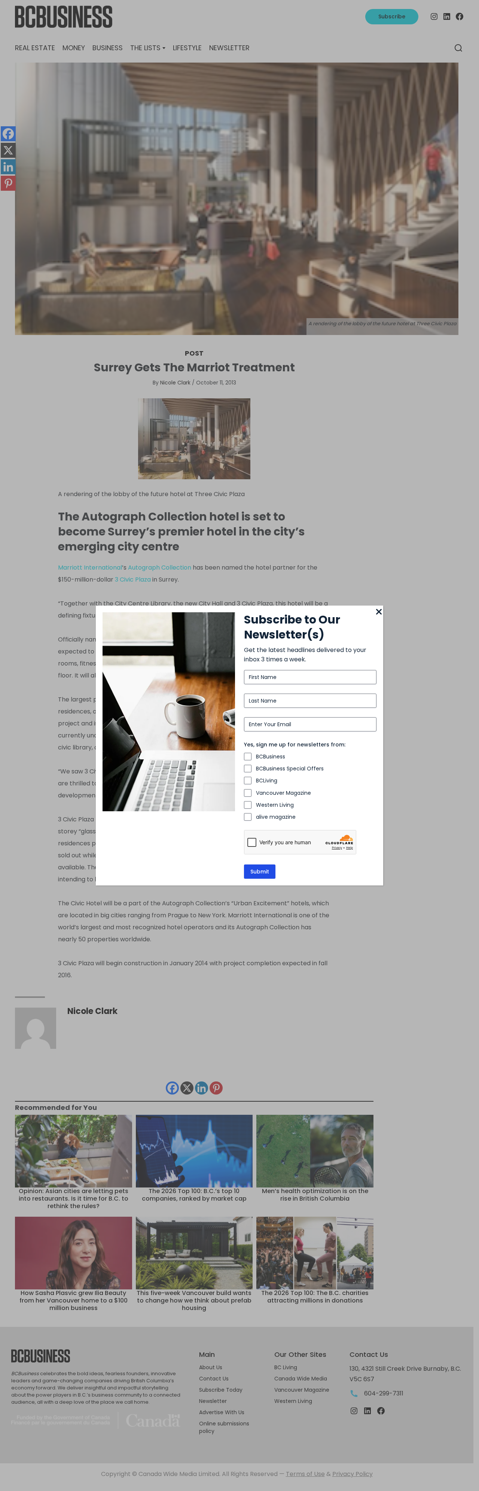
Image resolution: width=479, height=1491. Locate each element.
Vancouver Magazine (283, 793)
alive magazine (276, 817)
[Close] (378, 612)
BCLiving (266, 780)
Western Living (275, 805)
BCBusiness (270, 756)
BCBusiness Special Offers (290, 768)
